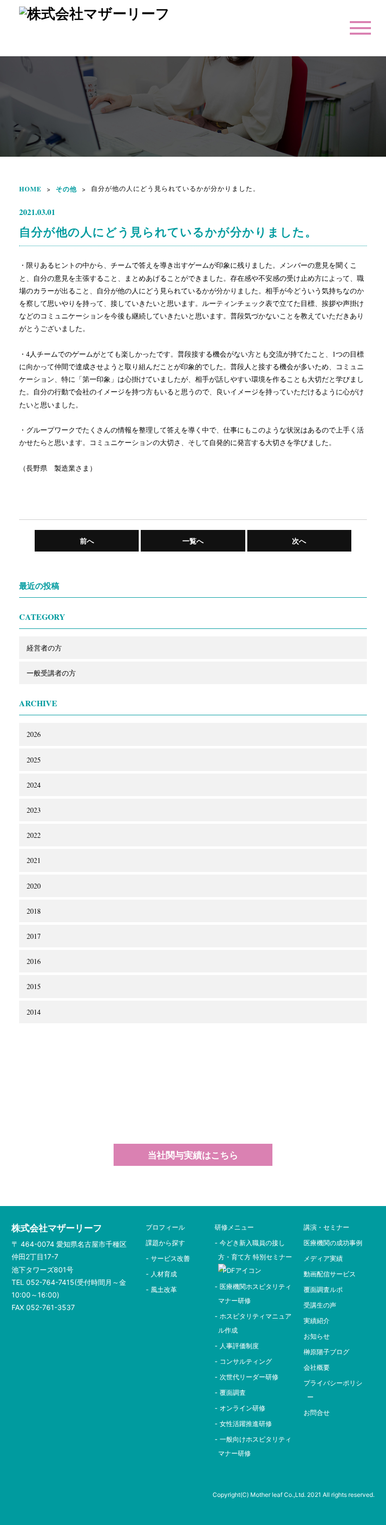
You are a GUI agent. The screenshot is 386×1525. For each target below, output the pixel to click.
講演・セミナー (326, 1227)
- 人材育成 (161, 1274)
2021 (34, 860)
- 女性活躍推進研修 (243, 1424)
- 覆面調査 (230, 1392)
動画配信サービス (330, 1274)
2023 (34, 810)
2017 (34, 936)
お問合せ (317, 1412)
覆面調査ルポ (323, 1289)
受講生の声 (320, 1305)
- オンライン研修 (240, 1408)
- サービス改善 (168, 1258)
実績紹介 (317, 1321)
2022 (34, 835)
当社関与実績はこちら (193, 1154)
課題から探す (165, 1243)
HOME (30, 188)
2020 (34, 886)
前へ (87, 540)
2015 (34, 986)
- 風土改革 (161, 1289)
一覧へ (193, 540)
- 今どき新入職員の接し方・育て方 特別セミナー (257, 1250)
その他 (66, 188)
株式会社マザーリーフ (57, 1228)
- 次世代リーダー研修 (246, 1377)
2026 (34, 734)
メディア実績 (323, 1258)
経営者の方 (44, 647)
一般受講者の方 (51, 673)
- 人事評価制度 (237, 1346)
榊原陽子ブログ (326, 1352)
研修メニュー (234, 1227)
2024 (34, 785)
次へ (299, 540)
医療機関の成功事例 (333, 1243)
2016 (34, 961)
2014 (34, 1012)
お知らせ (317, 1336)
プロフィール (165, 1227)
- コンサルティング (243, 1361)
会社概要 (317, 1367)
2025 (34, 760)
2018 (34, 911)
